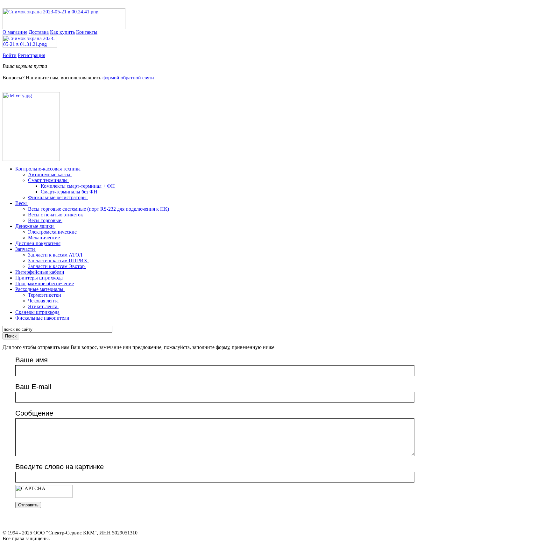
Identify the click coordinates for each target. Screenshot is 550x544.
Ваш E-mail (33, 387)
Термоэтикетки (45, 295)
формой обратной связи (128, 77)
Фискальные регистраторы (58, 197)
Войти (10, 55)
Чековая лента (44, 300)
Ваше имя (31, 360)
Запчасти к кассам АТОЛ (56, 254)
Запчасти (25, 249)
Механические (44, 237)
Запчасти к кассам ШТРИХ (58, 260)
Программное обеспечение (44, 283)
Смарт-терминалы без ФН (70, 191)
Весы (21, 203)
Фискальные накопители (42, 318)
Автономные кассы (50, 174)
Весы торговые (45, 220)
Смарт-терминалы (48, 180)
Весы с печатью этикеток (56, 214)
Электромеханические (53, 232)
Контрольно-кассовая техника (48, 168)
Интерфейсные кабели (39, 272)
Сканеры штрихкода (37, 312)
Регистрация (31, 55)
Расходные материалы (40, 289)
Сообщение (34, 413)
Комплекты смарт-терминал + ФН (78, 186)
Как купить (62, 32)
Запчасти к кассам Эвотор (57, 266)
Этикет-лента (43, 306)
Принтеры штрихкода (39, 277)
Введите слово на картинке (59, 467)
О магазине (15, 32)
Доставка (39, 32)
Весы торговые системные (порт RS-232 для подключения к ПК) (99, 209)
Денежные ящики (35, 226)
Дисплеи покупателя (37, 243)
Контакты (86, 32)
